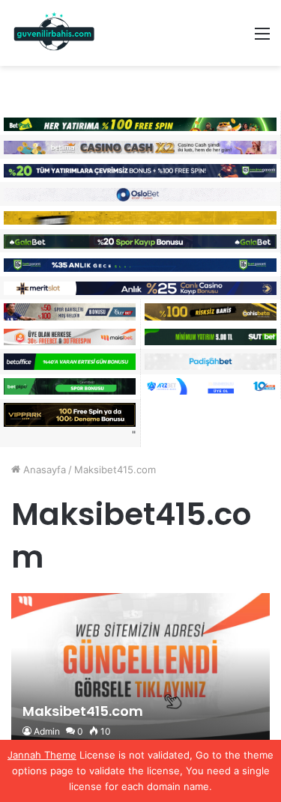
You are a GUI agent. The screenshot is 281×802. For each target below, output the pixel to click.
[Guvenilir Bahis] (54, 32)
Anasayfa (43, 470)
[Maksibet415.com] (140, 671)
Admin (47, 731)
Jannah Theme (41, 755)
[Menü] (262, 38)
